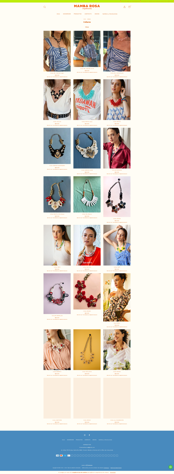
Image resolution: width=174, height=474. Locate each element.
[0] (128, 7)
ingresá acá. (106, 467)
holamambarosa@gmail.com (87, 447)
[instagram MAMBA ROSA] (84, 435)
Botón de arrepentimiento (116, 467)
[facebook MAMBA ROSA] (89, 435)
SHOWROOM (67, 14)
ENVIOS (97, 14)
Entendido (113, 472)
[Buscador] (45, 7)
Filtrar (87, 27)
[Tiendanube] (87, 465)
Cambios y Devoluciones (109, 14)
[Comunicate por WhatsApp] (171, 467)
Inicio (58, 14)
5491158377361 (87, 444)
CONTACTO (88, 14)
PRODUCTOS (77, 14)
